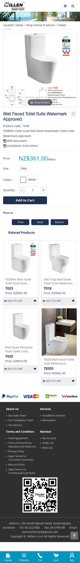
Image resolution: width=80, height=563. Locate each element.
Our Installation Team (20, 420)
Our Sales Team (17, 415)
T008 (23, 168)
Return (59, 222)
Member (45, 431)
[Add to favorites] (73, 113)
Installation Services (53, 415)
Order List (48, 443)
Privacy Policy (16, 451)
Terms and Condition (20, 431)
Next (40, 222)
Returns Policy (16, 464)
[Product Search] (73, 6)
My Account (49, 438)
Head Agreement (18, 438)
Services (45, 409)
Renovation (49, 420)
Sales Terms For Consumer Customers (21, 458)
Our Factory (15, 425)
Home (19, 25)
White (32, 179)
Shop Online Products (40, 25)
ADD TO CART (15, 301)
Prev (20, 222)
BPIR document (17, 141)
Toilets (62, 25)
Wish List (47, 447)
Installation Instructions (22, 146)
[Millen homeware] (14, 6)
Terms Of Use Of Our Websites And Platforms (22, 444)
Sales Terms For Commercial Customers (21, 471)
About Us (12, 409)
